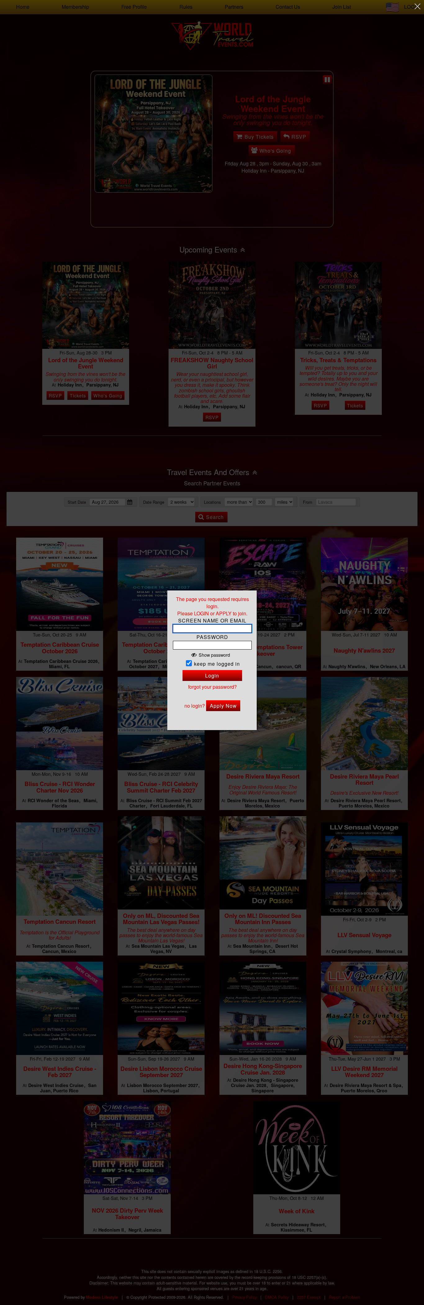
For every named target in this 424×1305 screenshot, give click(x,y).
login (212, 675)
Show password (214, 654)
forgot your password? (212, 686)
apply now (223, 705)
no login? (194, 705)
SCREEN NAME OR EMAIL (212, 620)
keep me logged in (217, 663)
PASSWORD (212, 637)
